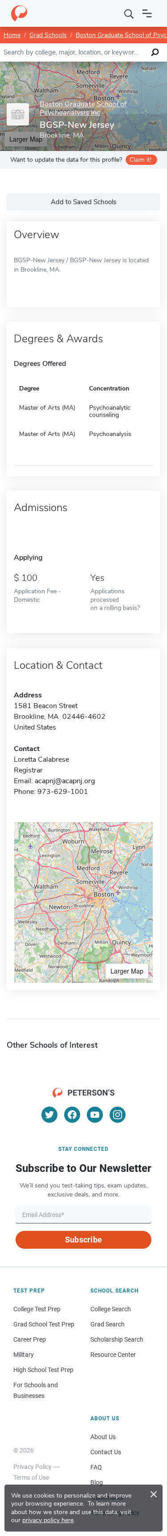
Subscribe (83, 1239)
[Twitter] (49, 1115)
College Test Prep (37, 1309)
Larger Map (126, 970)
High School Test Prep (43, 1369)
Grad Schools (48, 35)
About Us (103, 1436)
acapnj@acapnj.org (65, 781)
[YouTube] (95, 1115)
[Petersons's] (19, 13)
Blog (96, 1482)
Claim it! (140, 159)
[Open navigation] (147, 13)
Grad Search (107, 1324)
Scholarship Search (116, 1339)
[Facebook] (72, 1115)
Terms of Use (31, 1477)
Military (23, 1354)
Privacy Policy (32, 1466)
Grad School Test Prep (43, 1324)
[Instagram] (118, 1115)
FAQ (96, 1467)
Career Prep (29, 1339)
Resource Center (113, 1354)
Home (12, 35)
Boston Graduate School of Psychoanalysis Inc (83, 108)
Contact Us (105, 1452)
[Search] (129, 13)
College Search (110, 1309)
